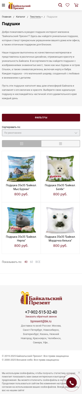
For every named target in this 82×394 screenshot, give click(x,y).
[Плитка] (21, 143)
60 (31, 261)
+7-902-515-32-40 (41, 312)
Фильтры (41, 117)
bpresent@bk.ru (41, 321)
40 (25, 261)
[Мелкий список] (60, 143)
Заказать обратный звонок (41, 316)
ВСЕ (37, 261)
